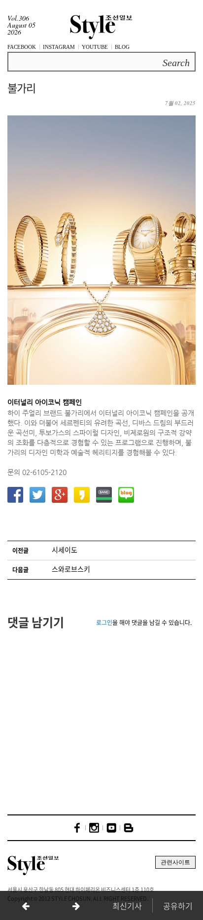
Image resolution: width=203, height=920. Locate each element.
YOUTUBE (95, 47)
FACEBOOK (21, 47)
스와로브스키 (71, 569)
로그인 (104, 622)
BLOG (122, 47)
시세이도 (64, 549)
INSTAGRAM (59, 47)
